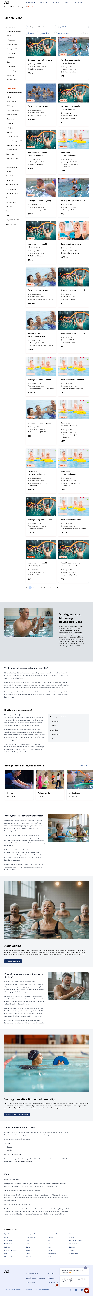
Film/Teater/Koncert (12, 220)
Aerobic (9, 36)
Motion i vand (11, 88)
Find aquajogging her (13, 961)
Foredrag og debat (12, 167)
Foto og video (52, 1254)
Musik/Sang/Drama (12, 158)
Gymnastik (10, 75)
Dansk (6, 1237)
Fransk (28, 1244)
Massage (29, 1250)
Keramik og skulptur (75, 1240)
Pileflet (28, 1257)
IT (6, 198)
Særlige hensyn (12, 115)
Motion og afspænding (14, 93)
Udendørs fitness (12, 136)
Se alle (82, 766)
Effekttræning (11, 66)
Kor (49, 1244)
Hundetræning (31, 1237)
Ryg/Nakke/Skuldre (13, 110)
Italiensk (7, 1247)
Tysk (49, 1240)
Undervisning (29, 2)
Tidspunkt (30, 33)
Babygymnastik (12, 49)
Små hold (10, 123)
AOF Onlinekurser (32, 1274)
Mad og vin (9, 180)
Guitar (28, 1247)
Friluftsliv (9, 207)
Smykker (50, 1250)
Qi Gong (10, 106)
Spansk (6, 1234)
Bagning (72, 1247)
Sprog (8, 163)
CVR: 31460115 (31, 1282)
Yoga (8, 1143)
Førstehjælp (8, 1240)
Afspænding (11, 40)
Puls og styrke (11, 101)
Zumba (9, 1150)
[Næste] (87, 804)
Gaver (8, 211)
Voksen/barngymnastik (14, 141)
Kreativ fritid (10, 154)
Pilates (9, 97)
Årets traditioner (11, 224)
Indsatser (43, 2)
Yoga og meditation (13, 145)
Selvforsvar (10, 119)
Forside (6, 7)
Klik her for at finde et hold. (13, 1154)
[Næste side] (56, 587)
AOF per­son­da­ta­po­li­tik (42, 1289)
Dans (8, 62)
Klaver (50, 1247)
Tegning (71, 1250)
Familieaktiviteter (11, 189)
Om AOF (55, 2)
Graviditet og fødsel (13, 71)
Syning (28, 1254)
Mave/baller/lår (12, 79)
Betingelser (29, 1289)
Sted (64, 27)
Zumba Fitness (12, 150)
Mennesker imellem (12, 185)
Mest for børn (11, 84)
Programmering (74, 1244)
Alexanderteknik (12, 44)
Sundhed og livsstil (12, 193)
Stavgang (10, 128)
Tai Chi (9, 132)
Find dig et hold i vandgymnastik (17, 1114)
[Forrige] (83, 804)
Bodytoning (11, 53)
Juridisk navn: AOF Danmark (35, 1278)
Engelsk (50, 1237)
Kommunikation (11, 202)
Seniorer (8, 171)
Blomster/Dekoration (11, 1257)
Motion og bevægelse (18, 7)
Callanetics (10, 58)
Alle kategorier (10, 27)
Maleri (6, 1254)
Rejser (8, 215)
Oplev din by (10, 176)
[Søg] (28, 27)
